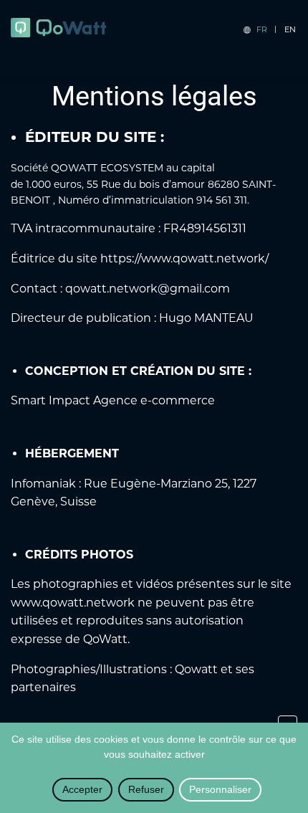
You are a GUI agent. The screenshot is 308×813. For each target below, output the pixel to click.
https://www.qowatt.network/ (184, 258)
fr (261, 29)
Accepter (82, 789)
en (290, 29)
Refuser (146, 789)
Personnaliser (220, 789)
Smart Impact (50, 400)
